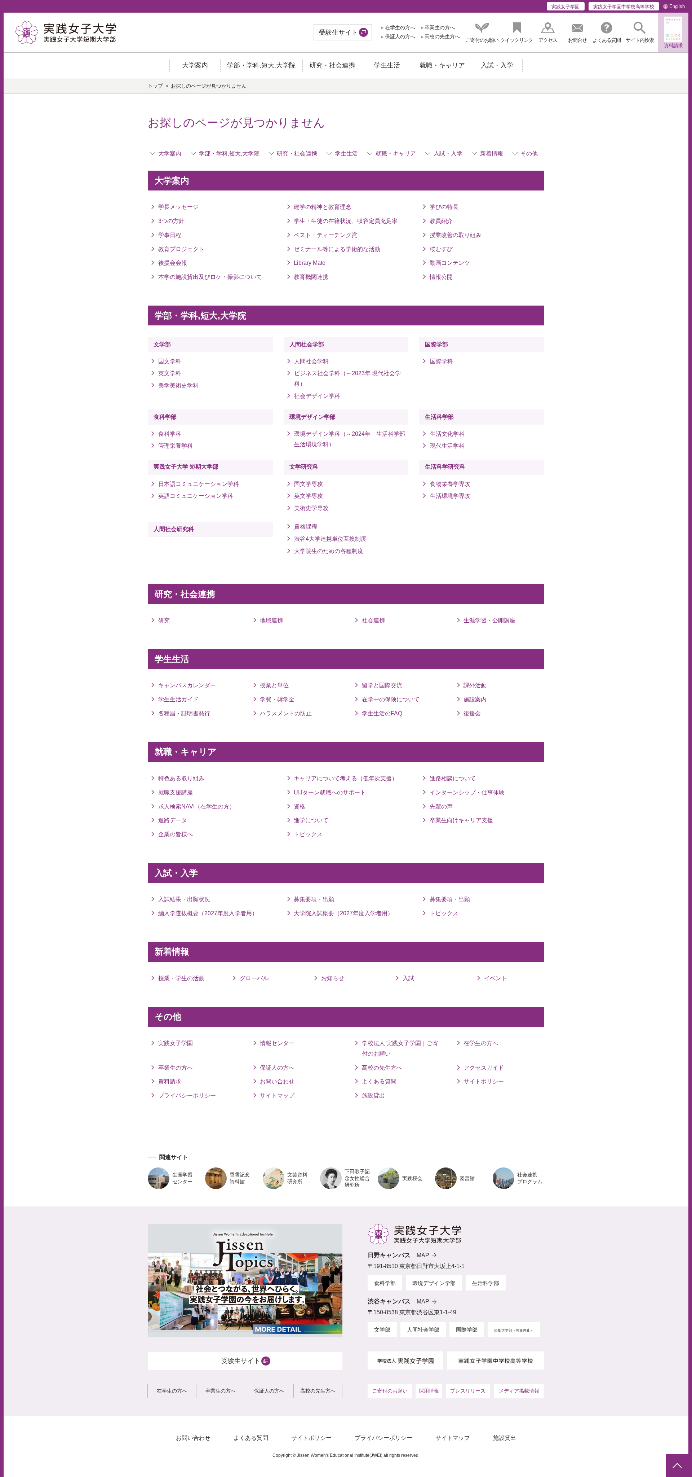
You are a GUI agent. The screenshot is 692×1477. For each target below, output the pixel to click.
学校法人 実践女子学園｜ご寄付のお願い (400, 1048)
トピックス (308, 834)
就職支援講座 (175, 792)
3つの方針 (171, 221)
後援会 (472, 713)
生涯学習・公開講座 (489, 620)
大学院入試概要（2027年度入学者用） (343, 913)
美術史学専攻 (311, 508)
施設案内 (475, 699)
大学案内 (169, 153)
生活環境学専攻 (450, 496)
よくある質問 (379, 1081)
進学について (311, 820)
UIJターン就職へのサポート (330, 792)
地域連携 (271, 620)
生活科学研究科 (445, 467)
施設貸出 (373, 1095)
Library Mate (309, 263)
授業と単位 (274, 685)
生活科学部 (439, 417)
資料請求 (169, 1081)
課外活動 (475, 685)
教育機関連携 (311, 277)
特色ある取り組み (181, 778)
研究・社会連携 (297, 153)
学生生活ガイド (178, 699)
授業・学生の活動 (181, 978)
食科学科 (169, 434)
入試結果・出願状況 (184, 899)
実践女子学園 (565, 6)
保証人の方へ (400, 36)
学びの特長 (444, 207)
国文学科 (169, 361)
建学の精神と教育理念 (322, 207)
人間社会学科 (311, 361)
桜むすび (441, 249)
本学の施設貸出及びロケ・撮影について (210, 277)
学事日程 (169, 235)
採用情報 (429, 1391)
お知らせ (332, 978)
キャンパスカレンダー (187, 685)
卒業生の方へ (440, 27)
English (677, 6)
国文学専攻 (308, 484)
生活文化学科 (447, 434)
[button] (639, 32)
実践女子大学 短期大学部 (186, 467)
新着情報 (491, 153)
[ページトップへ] (677, 1465)
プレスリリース (467, 1391)
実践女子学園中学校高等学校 (623, 6)
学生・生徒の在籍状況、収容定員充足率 (346, 221)
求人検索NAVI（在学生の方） (196, 806)
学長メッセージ (178, 207)
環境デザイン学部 (312, 417)
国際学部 (436, 344)
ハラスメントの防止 (286, 713)
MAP (423, 1255)
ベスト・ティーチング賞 (325, 235)
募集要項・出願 (314, 899)
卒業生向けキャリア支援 (461, 820)
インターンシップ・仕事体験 (467, 792)
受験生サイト (338, 32)
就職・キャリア (396, 153)
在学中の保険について (391, 699)
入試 (408, 978)
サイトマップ (277, 1095)
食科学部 (165, 417)
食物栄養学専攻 (450, 484)
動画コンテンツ (450, 263)
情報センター (277, 1043)
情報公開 (441, 277)
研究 (164, 620)
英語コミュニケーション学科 (198, 496)
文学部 (162, 344)
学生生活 (346, 153)
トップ (155, 86)
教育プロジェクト (181, 249)
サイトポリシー (483, 1081)
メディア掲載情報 (519, 1391)
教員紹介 (441, 221)
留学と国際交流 (382, 685)
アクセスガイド (483, 1068)
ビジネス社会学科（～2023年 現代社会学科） (347, 378)
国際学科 (441, 361)
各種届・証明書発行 (184, 713)
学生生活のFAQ (382, 713)
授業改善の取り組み (456, 235)
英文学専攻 (308, 496)
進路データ (172, 820)
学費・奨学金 (277, 699)
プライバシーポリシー (187, 1095)
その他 (529, 153)
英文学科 (169, 373)
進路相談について (453, 778)
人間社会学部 (306, 344)
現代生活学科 (447, 446)
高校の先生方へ (442, 36)
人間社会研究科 (174, 529)
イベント (495, 978)
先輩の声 (441, 806)
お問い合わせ (277, 1081)
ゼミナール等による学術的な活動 (337, 249)
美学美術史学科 (178, 385)
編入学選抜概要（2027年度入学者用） (208, 913)
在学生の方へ (400, 27)
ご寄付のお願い (390, 1391)
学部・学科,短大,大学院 (229, 153)
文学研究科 (303, 467)
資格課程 (305, 526)
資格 (299, 806)
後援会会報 (172, 263)
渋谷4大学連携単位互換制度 (330, 539)
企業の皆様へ (175, 834)
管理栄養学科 (175, 446)
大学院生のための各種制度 (328, 551)
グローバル (254, 978)
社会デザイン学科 (317, 396)
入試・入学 (448, 153)
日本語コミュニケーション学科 (198, 484)
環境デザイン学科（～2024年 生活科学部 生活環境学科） (351, 439)
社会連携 (373, 620)
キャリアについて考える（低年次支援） (346, 778)
